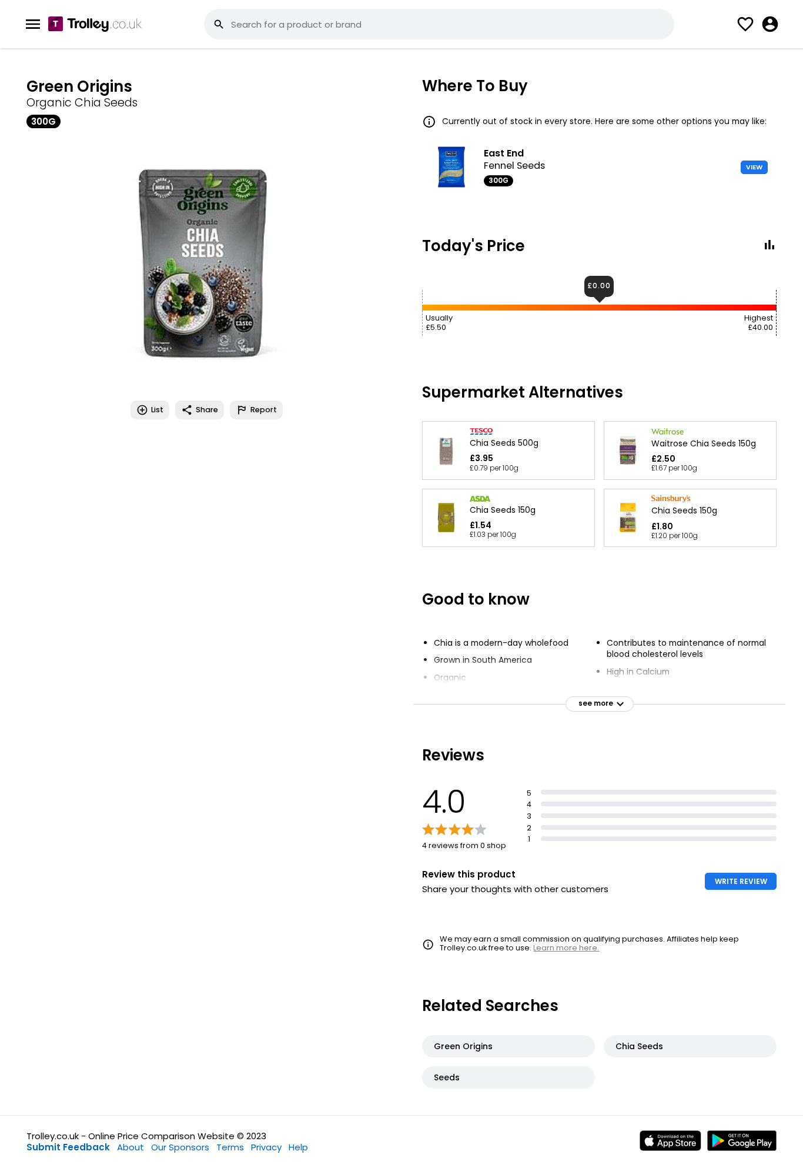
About (130, 1147)
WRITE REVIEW (741, 881)
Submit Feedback (68, 1147)
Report (263, 409)
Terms (230, 1147)
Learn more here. (566, 947)
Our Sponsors (180, 1147)
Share (207, 409)
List (157, 409)
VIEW (754, 167)
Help (298, 1147)
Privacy (266, 1147)
